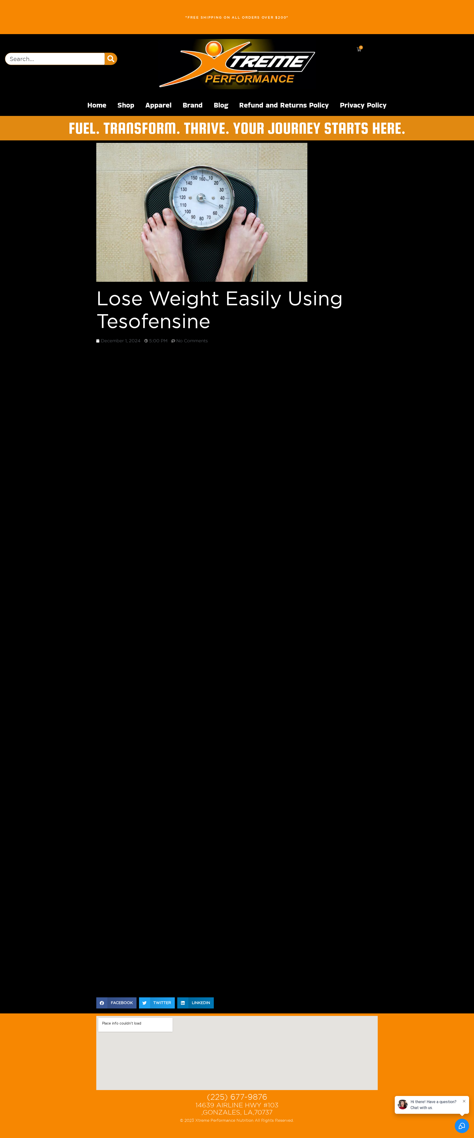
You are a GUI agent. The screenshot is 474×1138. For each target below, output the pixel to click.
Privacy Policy (363, 105)
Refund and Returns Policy (284, 105)
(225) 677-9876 (237, 1097)
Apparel (158, 105)
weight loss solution (312, 966)
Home (96, 105)
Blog (221, 105)
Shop (126, 105)
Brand (193, 105)
